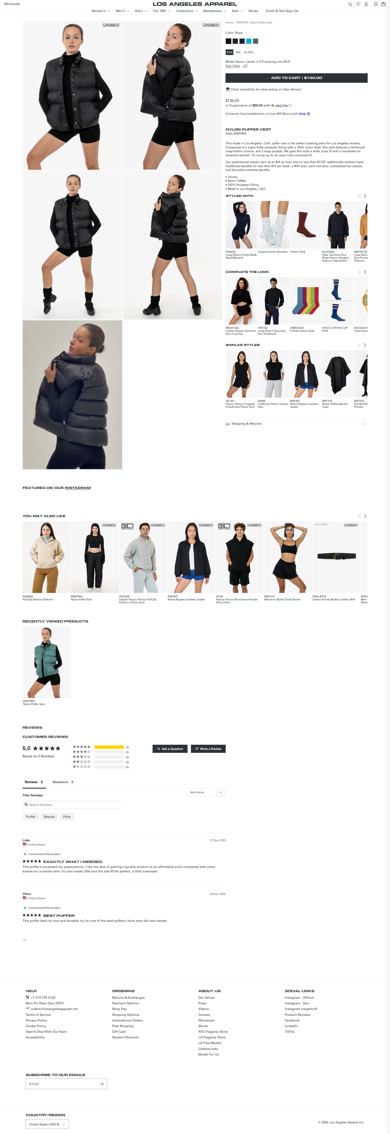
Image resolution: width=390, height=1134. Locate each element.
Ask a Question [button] (172, 749)
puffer (30, 817)
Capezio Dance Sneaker (273, 251)
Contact (204, 1015)
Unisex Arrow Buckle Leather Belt (334, 599)
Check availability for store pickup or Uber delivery (266, 89)
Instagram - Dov (297, 1003)
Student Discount (125, 1037)
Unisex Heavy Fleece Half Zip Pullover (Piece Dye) (137, 600)
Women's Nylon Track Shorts (282, 599)
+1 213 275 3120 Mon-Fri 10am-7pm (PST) (45, 1000)
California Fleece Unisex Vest (273, 405)
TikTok (290, 1032)
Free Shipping (123, 1026)
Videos (203, 1009)
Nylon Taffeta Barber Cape (335, 405)
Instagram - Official (299, 998)
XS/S (229, 52)
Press (202, 1003)
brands (49, 817)
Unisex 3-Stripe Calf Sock (334, 329)
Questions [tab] (60, 782)
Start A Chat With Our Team (46, 1032)
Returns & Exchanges (128, 998)
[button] (350, 4)
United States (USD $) (44, 1124)
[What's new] (376, 4)
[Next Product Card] (365, 196)
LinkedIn (291, 1026)
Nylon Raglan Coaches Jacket (304, 405)
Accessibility (35, 1037)
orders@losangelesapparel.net (54, 1009)
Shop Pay (119, 1009)
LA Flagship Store (211, 1037)
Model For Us (208, 1054)
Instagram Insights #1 (301, 1009)
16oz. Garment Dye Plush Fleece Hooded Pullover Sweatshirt (335, 257)
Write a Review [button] (210, 749)
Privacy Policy (36, 1020)
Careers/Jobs (208, 1049)
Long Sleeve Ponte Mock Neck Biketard (241, 256)
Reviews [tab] (31, 782)
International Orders (127, 1020)
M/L (238, 52)
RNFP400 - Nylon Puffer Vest (254, 22)
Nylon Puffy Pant (81, 599)
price (67, 817)
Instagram (78, 487)
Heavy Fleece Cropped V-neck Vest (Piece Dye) (240, 405)
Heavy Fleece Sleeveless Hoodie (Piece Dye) (237, 600)
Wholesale (206, 1020)
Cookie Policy (36, 1026)
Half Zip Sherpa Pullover (38, 599)
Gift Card (119, 1032)
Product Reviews (297, 1015)
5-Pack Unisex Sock (302, 330)
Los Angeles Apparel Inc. (347, 1122)
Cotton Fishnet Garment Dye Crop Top (241, 332)
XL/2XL (249, 52)
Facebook (292, 1020)
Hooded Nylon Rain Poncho (366, 405)
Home (229, 22)
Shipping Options (125, 1015)
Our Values (206, 998)
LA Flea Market (209, 1043)
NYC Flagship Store (213, 1032)
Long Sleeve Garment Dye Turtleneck (272, 332)
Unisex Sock (297, 251)
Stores (203, 1026)
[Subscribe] (102, 1084)
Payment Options (125, 1003)
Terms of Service (38, 1015)
